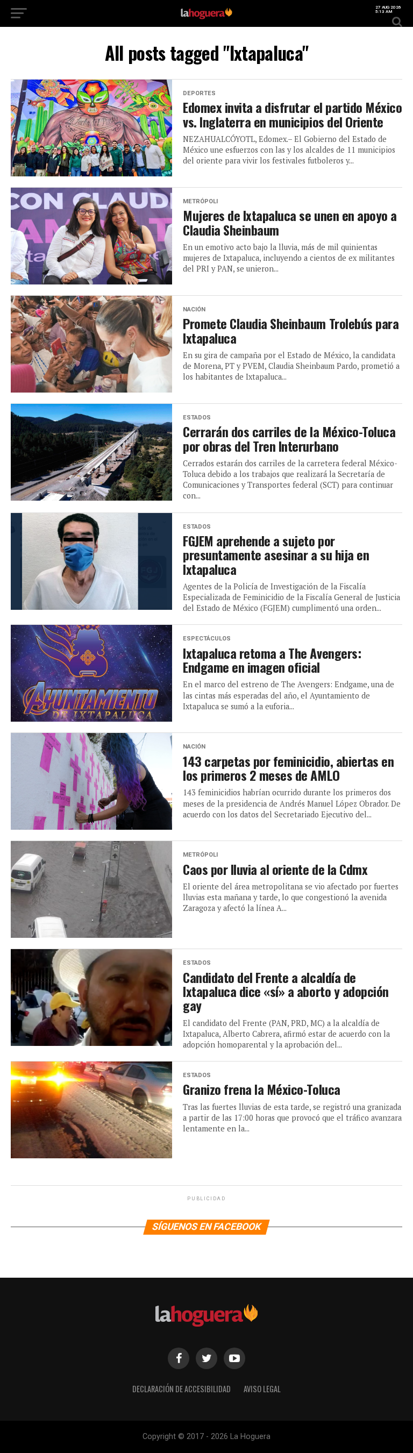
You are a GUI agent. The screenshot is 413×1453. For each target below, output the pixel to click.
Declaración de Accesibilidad (181, 1388)
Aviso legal (262, 1388)
